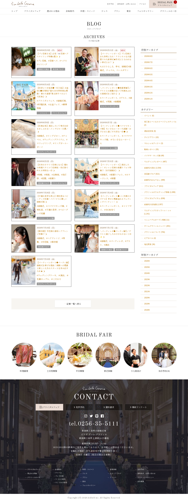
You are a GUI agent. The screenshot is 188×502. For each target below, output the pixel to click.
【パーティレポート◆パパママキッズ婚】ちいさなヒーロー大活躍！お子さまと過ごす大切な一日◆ (115, 128)
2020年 (147, 298)
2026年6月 (148, 68)
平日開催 (80, 370)
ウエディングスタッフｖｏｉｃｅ (157, 210)
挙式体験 (108, 370)
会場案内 (70, 11)
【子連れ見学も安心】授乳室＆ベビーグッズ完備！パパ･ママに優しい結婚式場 (52, 199)
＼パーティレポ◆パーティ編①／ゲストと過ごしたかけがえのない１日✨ (115, 234)
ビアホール (148, 238)
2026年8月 (148, 56)
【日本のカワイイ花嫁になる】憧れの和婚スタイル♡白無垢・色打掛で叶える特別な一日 (52, 167)
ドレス (104, 11)
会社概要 (140, 481)
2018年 (147, 310)
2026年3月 (148, 87)
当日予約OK (164, 370)
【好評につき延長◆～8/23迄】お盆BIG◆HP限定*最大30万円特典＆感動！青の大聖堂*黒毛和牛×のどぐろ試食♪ (52, 92)
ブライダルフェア (32, 11)
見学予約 (110, 4)
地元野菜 (147, 244)
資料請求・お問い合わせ (126, 4)
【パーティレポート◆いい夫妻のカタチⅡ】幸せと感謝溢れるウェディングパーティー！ (115, 199)
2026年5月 (148, 74)
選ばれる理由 (53, 11)
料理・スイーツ (88, 11)
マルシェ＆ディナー (152, 143)
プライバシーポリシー (145, 477)
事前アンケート (139, 407)
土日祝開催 (52, 370)
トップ (14, 11)
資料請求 (110, 407)
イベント (147, 116)
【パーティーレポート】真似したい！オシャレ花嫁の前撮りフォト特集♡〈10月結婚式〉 (115, 167)
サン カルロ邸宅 (61, 482)
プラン (117, 11)
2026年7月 (148, 62)
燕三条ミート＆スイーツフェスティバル (160, 122)
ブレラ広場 (59, 476)
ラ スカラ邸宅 (60, 479)
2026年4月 (148, 81)
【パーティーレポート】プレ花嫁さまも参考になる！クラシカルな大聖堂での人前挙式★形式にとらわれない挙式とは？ (115, 58)
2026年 (147, 261)
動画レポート (149, 149)
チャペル (58, 473)
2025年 (147, 267)
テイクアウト (149, 137)
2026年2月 (148, 93)
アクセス (142, 4)
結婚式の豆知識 (150, 204)
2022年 (147, 285)
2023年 (147, 279)
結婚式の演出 (149, 168)
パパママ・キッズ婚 (152, 156)
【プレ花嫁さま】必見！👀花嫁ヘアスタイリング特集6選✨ (52, 55)
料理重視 (24, 370)
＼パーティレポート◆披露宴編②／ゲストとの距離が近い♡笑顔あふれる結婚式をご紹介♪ (115, 90)
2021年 (147, 291)
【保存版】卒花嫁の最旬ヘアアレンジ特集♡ (52, 232)
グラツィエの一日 (168, 11)
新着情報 (113, 469)
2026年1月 (148, 99)
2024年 (147, 273)
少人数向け (136, 370)
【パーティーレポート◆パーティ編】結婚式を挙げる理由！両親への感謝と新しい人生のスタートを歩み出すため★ (53, 266)
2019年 (147, 304)
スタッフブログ (115, 473)
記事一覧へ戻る (74, 303)
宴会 (129, 11)
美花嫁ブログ (149, 174)
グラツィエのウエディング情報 (156, 192)
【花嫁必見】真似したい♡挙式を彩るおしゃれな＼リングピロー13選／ (52, 127)
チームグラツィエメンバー (155, 226)
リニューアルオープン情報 (155, 220)
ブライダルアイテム (152, 198)
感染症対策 (148, 131)
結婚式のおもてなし (152, 180)
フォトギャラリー (145, 11)
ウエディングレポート (153, 162)
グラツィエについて (152, 232)
